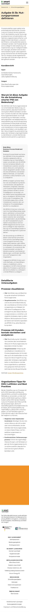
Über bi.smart (14, 593)
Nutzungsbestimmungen (14, 604)
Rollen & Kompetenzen (14, 585)
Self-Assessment (14, 539)
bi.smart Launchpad (14, 551)
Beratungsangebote (14, 542)
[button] (26, 3)
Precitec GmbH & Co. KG (14, 568)
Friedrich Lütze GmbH (14, 565)
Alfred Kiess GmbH (14, 562)
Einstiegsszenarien (14, 545)
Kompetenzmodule (14, 556)
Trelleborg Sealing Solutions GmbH (14, 570)
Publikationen (14, 587)
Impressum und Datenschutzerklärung (15, 607)
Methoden (14, 582)
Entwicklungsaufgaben (14, 579)
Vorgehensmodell (14, 553)
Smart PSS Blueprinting (15, 373)
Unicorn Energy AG (14, 573)
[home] (6, 2)
